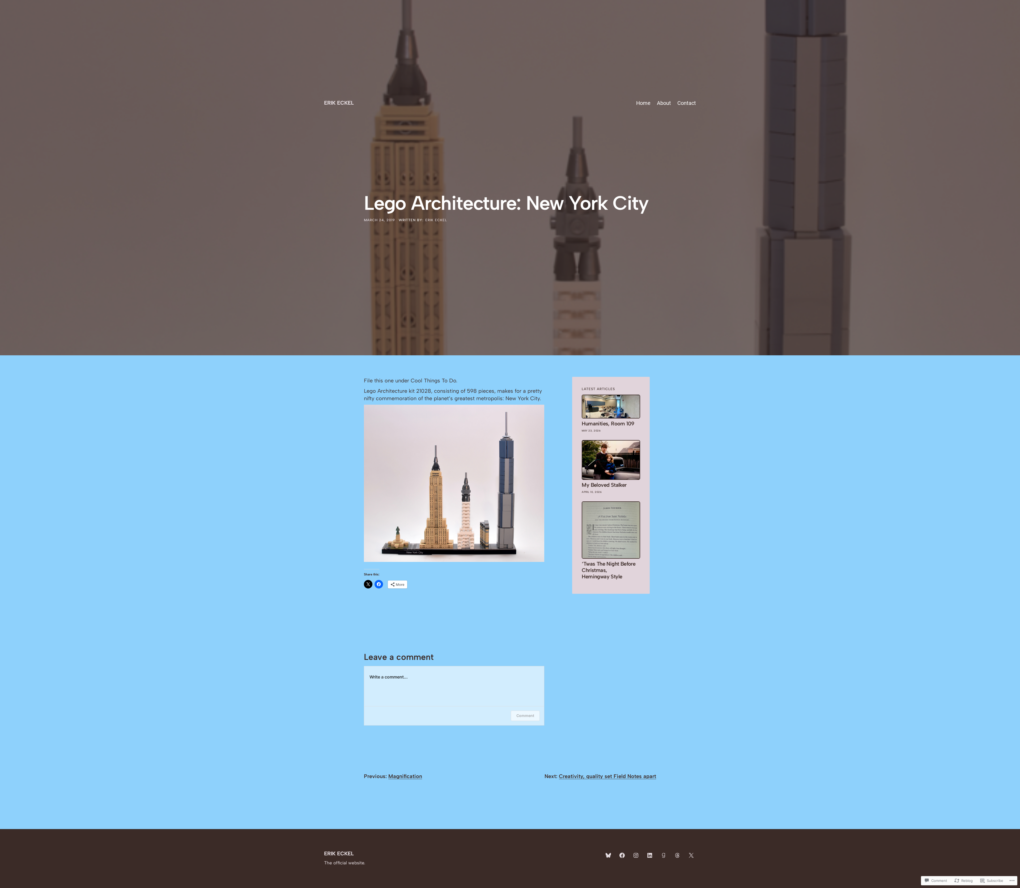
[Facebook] (622, 855)
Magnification (405, 776)
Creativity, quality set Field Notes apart (607, 776)
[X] (691, 855)
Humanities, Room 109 (608, 423)
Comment (525, 715)
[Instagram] (636, 855)
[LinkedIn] (649, 855)
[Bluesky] (608, 855)
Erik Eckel (339, 103)
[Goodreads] (663, 855)
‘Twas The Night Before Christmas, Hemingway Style (608, 570)
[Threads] (677, 855)
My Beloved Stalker (604, 485)
